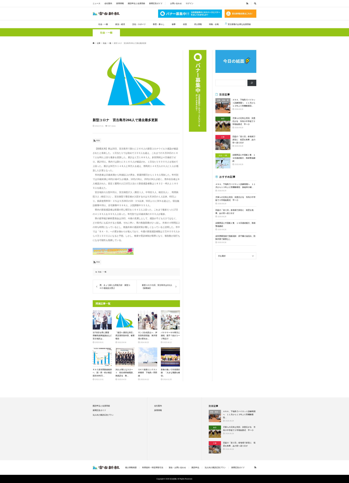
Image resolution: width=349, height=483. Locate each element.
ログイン (189, 3)
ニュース (96, 3)
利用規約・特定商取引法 (152, 467)
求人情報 (198, 24)
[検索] (251, 83)
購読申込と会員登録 (136, 3)
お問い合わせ (176, 3)
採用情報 (120, 3)
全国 (185, 24)
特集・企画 (214, 24)
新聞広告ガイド (156, 3)
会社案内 (108, 3)
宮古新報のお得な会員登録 (239, 24)
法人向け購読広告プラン (103, 415)
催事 (174, 24)
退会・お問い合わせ (177, 467)
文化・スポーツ (139, 24)
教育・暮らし (158, 24)
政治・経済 (120, 24)
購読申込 (195, 467)
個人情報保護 (131, 467)
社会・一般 (103, 24)
